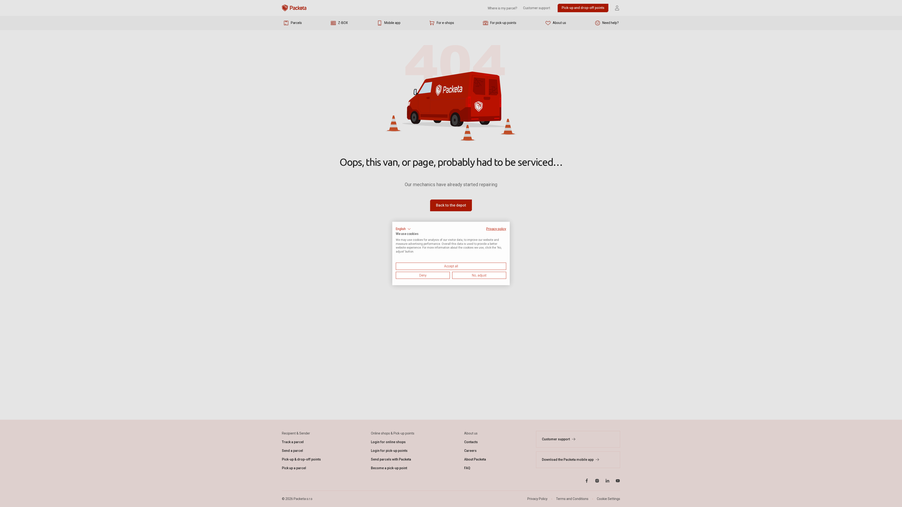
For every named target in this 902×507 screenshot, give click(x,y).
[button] (403, 229)
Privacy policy (496, 229)
